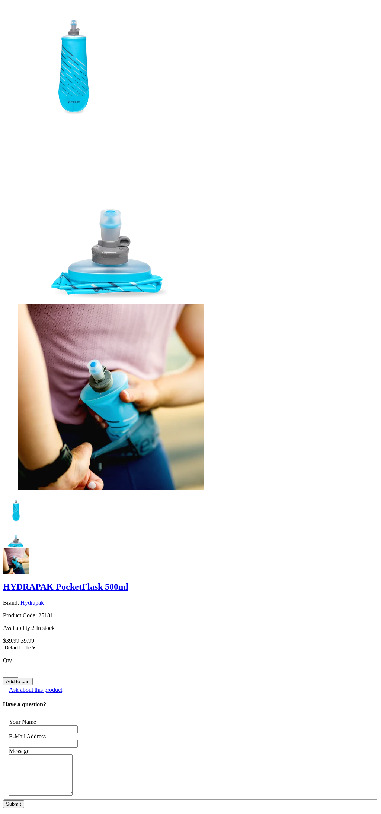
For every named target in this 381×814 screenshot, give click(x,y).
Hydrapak (32, 602)
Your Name (22, 722)
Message (19, 751)
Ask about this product (35, 690)
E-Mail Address (27, 736)
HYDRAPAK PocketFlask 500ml (65, 587)
